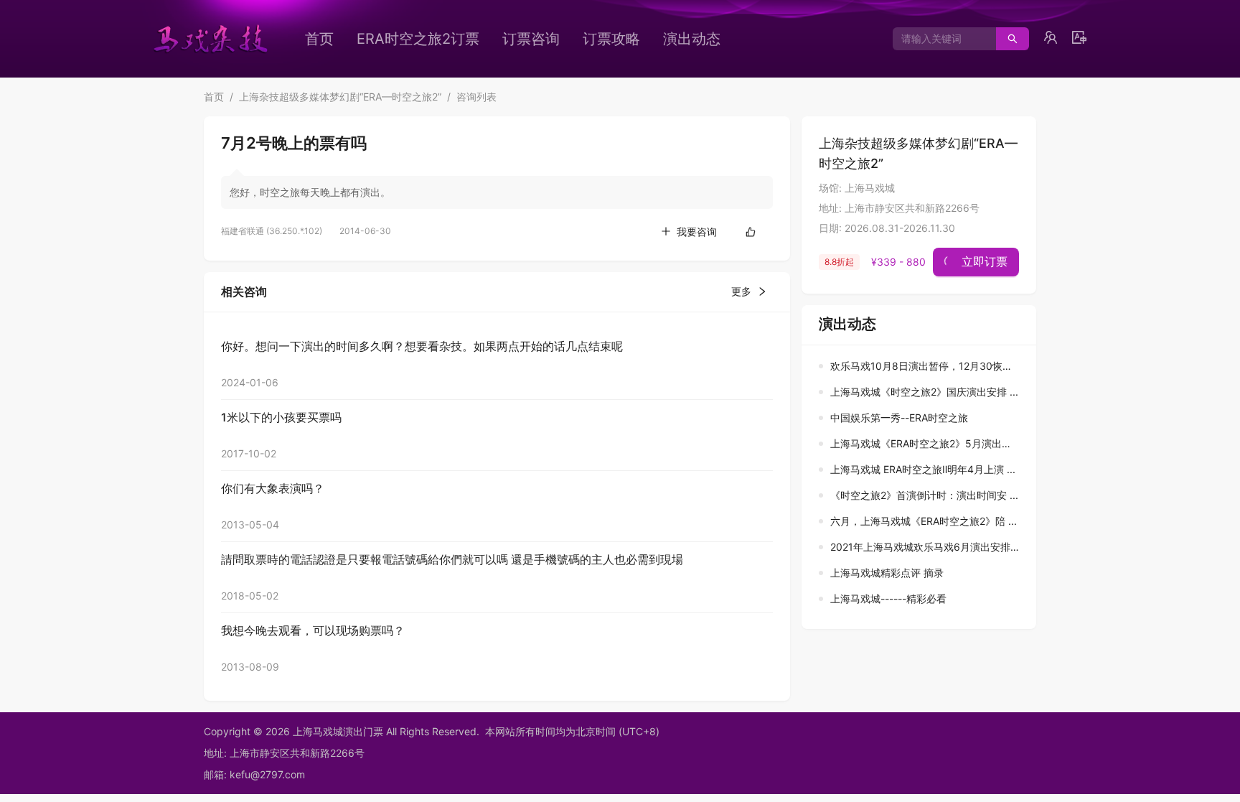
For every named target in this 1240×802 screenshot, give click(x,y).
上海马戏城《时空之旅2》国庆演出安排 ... (924, 392)
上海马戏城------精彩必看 (888, 598)
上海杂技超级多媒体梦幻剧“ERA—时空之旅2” (340, 96)
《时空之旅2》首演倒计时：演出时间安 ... (924, 495)
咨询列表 (476, 96)
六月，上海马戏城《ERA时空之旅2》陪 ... (923, 521)
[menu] (537, 38)
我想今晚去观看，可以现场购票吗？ (313, 630)
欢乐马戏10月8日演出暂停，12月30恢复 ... (927, 366)
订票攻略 (611, 38)
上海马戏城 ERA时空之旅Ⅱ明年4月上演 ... (922, 469)
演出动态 (691, 38)
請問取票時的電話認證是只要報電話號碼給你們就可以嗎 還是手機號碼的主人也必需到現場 (452, 559)
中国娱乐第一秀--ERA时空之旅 (899, 417)
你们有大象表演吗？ (272, 488)
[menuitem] (319, 38)
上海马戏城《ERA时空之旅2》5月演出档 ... (926, 443)
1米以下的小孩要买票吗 (281, 417)
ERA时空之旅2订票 (418, 38)
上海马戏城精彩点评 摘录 (887, 572)
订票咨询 (531, 38)
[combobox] (939, 39)
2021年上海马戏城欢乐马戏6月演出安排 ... (926, 547)
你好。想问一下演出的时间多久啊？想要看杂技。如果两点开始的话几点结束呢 (422, 346)
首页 (319, 38)
